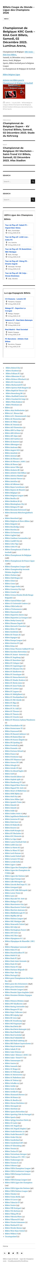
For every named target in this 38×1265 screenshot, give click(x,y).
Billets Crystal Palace (13, 601)
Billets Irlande (10, 805)
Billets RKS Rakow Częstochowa (18, 1043)
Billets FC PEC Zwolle (13, 700)
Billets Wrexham (12, 405)
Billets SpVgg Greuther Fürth (16, 1120)
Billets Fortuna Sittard (14, 751)
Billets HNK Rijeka (12, 794)
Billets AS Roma (11, 464)
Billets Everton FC (12, 643)
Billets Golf (9, 774)
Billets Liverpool (11, 887)
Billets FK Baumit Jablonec (15, 734)
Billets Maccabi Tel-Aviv (14, 899)
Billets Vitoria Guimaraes (15, 1222)
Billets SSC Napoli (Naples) (15, 1129)
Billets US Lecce (11, 1200)
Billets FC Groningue (13, 674)
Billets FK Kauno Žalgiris (15, 740)
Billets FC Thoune (12, 711)
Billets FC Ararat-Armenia (15, 655)
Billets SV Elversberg (13, 1146)
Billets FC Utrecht (12, 717)
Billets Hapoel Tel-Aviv (14, 788)
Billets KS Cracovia (13, 382)
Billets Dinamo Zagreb (14, 623)
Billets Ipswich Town (13, 802)
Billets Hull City (11, 796)
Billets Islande (10, 808)
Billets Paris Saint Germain (15, 961)
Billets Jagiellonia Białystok (16, 816)
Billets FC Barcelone (13, 660)
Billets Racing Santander (15, 1007)
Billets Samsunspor (12, 1060)
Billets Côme (10, 581)
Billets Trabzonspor (13, 1160)
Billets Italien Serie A (13, 814)
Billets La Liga (10, 839)
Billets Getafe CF (11, 768)
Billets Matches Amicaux (15, 910)
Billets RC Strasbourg (13, 1021)
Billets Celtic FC (11, 547)
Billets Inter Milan (12, 799)
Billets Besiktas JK (12, 501)
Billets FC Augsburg (13, 657)
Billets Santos (10, 1063)
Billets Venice (10, 1205)
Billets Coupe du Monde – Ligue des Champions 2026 (18, 10)
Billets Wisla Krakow (13, 402)
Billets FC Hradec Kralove (15, 680)
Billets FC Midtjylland (13, 694)
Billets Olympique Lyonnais (16, 947)
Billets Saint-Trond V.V (14, 1058)
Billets (7, 408)
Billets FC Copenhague (14, 666)
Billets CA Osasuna (12, 532)
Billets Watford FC (12, 1225)
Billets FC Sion (11, 706)
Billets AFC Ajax (11, 436)
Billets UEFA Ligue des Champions (18, 1183)
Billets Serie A (10, 1089)
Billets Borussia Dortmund (15, 510)
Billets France (10, 754)
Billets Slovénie (11, 1109)
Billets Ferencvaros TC (14, 728)
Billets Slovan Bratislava (14, 1103)
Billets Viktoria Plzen (13, 1217)
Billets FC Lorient (12, 689)
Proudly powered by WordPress (18, 1261)
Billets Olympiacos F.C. (14, 938)
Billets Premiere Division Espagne (18, 995)
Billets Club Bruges (12, 578)
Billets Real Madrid (12, 1032)
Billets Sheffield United (14, 396)
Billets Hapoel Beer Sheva (15, 785)
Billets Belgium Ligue (11, 75)
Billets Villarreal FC (12, 1219)
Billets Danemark (12, 612)
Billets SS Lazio (11, 1123)
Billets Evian (10, 646)
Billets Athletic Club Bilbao (15, 473)
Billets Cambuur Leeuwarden (16, 538)
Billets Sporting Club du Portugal (18, 1114)
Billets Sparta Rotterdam (15, 1112)
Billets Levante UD (12, 859)
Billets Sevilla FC (11, 1092)
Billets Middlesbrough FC (15, 913)
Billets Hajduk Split (12, 779)
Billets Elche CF (11, 629)
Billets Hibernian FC (13, 376)
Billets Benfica (11, 498)
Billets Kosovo (10, 828)
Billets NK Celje (11, 927)
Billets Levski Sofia (12, 862)
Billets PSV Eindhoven (14, 1004)
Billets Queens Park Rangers (16, 388)
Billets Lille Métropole (14, 882)
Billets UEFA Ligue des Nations (17, 1188)
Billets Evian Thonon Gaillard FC (18, 649)
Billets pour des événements (22, 107)
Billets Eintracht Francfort (15, 626)
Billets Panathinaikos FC (15, 953)
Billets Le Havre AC (12, 848)
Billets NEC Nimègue (13, 921)
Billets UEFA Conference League (18, 1171)
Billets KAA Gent (11, 822)
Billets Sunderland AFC (14, 1143)
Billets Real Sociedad (13, 1035)
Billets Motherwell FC (14, 385)
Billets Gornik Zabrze (13, 777)
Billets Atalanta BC (12, 470)
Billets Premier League (14, 990)
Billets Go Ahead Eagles (14, 771)
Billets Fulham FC (12, 373)
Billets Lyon (9, 896)
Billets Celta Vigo (12, 544)
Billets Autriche (11, 481)
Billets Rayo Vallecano (14, 1012)
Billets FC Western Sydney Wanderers (20, 720)
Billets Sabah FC (11, 1049)
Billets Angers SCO (12, 450)
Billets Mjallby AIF (12, 916)
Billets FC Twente (12, 714)
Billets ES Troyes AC (13, 635)
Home (5, 1246)
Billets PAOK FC (11, 955)
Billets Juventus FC (12, 819)
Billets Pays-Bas (11, 972)
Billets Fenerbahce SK (13, 726)
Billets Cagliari (11, 535)
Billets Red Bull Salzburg (15, 1041)
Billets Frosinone (12, 757)
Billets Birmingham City (14, 504)
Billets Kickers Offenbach (15, 379)
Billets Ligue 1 (10, 865)
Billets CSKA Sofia (12, 606)
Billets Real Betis (11, 1026)
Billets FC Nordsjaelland (14, 697)
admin (8, 102)
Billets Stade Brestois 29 (15, 1131)
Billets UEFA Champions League (18, 1168)
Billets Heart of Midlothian (15, 791)
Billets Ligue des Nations (15, 876)
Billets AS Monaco (12, 459)
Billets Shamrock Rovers (15, 1095)
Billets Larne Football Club (15, 842)
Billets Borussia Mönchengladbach (19, 513)
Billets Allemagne (12, 444)
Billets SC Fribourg (12, 1072)
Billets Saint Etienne (13, 1052)
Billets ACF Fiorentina (13, 427)
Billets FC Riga (10, 703)
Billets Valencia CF (12, 1202)
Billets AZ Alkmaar (12, 484)
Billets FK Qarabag (12, 743)
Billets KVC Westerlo (13, 836)
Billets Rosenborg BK (14, 393)
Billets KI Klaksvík (12, 825)
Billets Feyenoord (12, 731)
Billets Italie (10, 811)
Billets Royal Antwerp (13, 1046)
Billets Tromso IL (12, 1163)
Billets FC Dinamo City (14, 669)
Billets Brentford (11, 518)
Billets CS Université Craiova (16, 603)
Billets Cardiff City (12, 541)
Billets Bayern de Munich (15, 490)
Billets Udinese (11, 1166)
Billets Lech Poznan (13, 853)
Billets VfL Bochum (12, 1211)
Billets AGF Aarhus (12, 439)
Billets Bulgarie (11, 524)
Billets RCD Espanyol (13, 1024)
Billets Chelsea (11, 575)
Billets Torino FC (11, 1151)
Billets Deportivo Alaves (14, 615)
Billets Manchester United (15, 907)
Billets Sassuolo (11, 1066)
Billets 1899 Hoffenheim (15, 410)
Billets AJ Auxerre (12, 442)
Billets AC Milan (11, 422)
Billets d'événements (13, 609)
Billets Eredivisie (11, 632)
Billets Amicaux (11, 447)
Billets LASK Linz (12, 845)
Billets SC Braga (11, 1069)
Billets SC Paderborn (13, 1078)
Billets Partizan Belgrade (15, 970)
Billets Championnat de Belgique (20, 105)
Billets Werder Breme (13, 1228)
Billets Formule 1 (11, 748)
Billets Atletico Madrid (14, 476)
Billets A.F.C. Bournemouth (16, 416)
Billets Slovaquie (11, 1106)
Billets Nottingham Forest (15, 930)
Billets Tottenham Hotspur (16, 1154)
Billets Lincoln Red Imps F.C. (16, 884)
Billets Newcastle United (15, 924)
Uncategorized (11, 1236)
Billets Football (8, 107)
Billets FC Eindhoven (13, 672)
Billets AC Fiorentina (13, 419)
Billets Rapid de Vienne (14, 391)
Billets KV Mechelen (13, 833)
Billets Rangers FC (12, 1009)
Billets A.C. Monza (12, 413)
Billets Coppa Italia (12, 586)
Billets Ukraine (11, 1194)
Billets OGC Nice (11, 936)
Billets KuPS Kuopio (13, 831)
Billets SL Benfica (12, 1100)
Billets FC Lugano (12, 691)
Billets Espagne (11, 638)
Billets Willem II (11, 1234)
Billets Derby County (13, 620)
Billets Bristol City (12, 368)
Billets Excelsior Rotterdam (16, 652)
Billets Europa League (13, 640)
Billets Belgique (11, 493)
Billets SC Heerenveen (14, 1075)
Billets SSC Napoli (12, 1126)
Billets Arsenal (11, 456)
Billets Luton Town (12, 893)
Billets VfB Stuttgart (13, 1208)
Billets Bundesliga (12, 527)
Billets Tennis (10, 1148)
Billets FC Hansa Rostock (15, 677)
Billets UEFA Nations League (16, 1191)
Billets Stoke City (12, 1137)
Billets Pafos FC (11, 950)
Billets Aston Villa (12, 467)
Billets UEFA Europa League (16, 1180)
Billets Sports (7, 109)
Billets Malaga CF (12, 902)
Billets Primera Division (14, 1001)
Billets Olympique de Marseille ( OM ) (20, 941)
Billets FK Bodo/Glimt (13, 737)
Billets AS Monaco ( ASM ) (15, 461)
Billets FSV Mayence (13, 760)
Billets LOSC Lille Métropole (16, 890)
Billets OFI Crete (11, 933)
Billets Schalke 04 (12, 1083)
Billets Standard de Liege (15, 399)
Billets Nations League (14, 919)
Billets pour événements (15, 987)
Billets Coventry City (13, 589)
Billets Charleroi (12, 371)
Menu (6, 19)
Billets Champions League (15, 567)
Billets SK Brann (11, 1097)
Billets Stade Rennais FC (14, 1134)
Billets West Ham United (15, 1231)
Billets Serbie (10, 1086)
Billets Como (10, 584)
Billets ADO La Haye (13, 430)
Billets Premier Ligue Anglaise (17, 992)
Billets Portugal (11, 975)
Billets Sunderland (12, 1140)
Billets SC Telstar (12, 1080)
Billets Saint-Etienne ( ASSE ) (17, 1055)
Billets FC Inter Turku (13, 686)
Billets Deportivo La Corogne (16, 618)
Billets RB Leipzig (12, 1015)
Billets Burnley (11, 530)
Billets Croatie (10, 592)
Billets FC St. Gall (12, 708)
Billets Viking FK (11, 1214)
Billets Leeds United (13, 856)
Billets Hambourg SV (13, 782)
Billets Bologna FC (12, 507)
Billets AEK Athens (12, 433)
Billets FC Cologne (12, 663)
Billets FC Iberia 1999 (13, 683)
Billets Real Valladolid (13, 1038)
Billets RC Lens (11, 1018)
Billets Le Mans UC (12, 850)
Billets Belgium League (14, 496)
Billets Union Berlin (13, 1197)
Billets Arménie (11, 453)
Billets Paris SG (11, 964)
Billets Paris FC (11, 958)
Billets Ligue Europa (13, 879)
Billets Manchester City (14, 904)
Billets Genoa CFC (12, 762)
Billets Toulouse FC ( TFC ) (15, 1157)
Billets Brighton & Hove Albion (17, 521)
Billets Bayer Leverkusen (15, 487)
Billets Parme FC (11, 967)
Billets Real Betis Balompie (15, 1029)
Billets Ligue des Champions (16, 867)
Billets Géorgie (11, 765)
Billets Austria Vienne (13, 479)
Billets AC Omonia (12, 425)
